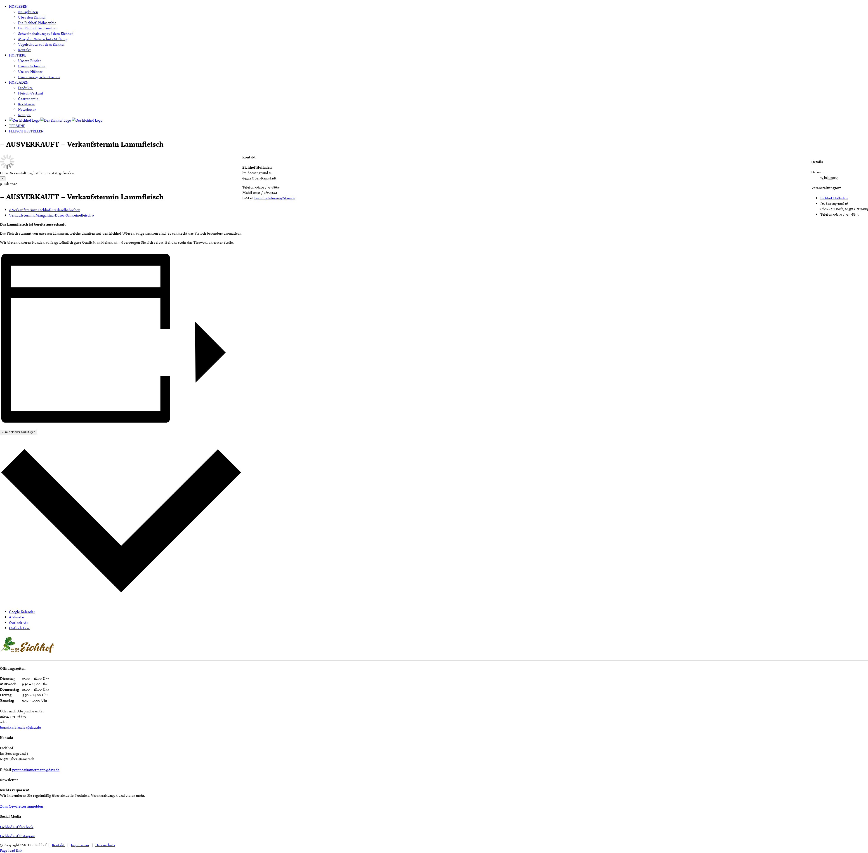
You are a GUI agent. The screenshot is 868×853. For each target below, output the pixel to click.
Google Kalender (22, 611)
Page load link (11, 850)
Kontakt (58, 845)
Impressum (80, 845)
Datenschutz (105, 845)
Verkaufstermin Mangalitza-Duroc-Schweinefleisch (51, 215)
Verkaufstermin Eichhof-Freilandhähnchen (44, 209)
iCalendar (16, 617)
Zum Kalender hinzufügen (18, 432)
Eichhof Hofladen (834, 198)
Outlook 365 (18, 622)
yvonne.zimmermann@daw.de (35, 769)
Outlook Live (19, 628)
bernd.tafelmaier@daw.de (274, 198)
